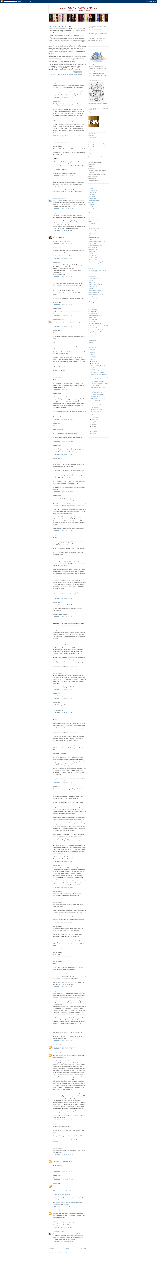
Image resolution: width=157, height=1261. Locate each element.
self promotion (92, 309)
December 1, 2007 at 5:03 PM (63, 258)
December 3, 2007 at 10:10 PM (63, 887)
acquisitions (91, 231)
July (93, 422)
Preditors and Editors (93, 215)
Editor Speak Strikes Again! (98, 387)
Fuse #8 (90, 221)
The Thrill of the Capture (97, 412)
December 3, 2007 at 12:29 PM (63, 530)
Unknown (55, 1183)
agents (90, 235)
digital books (91, 258)
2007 (91, 359)
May (93, 426)
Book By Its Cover (93, 219)
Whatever (90, 188)
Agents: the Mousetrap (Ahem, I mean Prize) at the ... (99, 404)
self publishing (92, 311)
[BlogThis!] (76, 72)
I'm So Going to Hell (93, 274)
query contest (91, 299)
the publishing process (94, 332)
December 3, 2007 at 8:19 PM (63, 782)
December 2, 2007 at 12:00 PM (63, 441)
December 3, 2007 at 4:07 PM (63, 669)
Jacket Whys (91, 196)
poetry (90, 288)
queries (90, 296)
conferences (91, 249)
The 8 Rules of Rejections (94, 323)
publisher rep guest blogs (94, 290)
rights (89, 305)
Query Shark (91, 202)
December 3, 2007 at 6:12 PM (63, 713)
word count (91, 340)
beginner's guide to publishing (95, 241)
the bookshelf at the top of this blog (97, 325)
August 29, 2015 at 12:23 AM (62, 1227)
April (93, 429)
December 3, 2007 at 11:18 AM (63, 491)
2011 (91, 350)
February (94, 433)
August (94, 419)
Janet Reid (91, 204)
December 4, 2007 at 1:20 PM (63, 948)
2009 (91, 354)
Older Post (83, 1248)
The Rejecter (91, 223)
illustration (91, 276)
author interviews (92, 237)
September (94, 417)
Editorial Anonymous (78, 7)
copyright (90, 253)
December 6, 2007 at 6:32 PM (63, 1120)
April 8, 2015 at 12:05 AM (61, 1207)
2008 (91, 357)
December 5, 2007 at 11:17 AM (63, 957)
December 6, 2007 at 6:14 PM (63, 1040)
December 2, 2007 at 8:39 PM (63, 454)
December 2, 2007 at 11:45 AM (63, 419)
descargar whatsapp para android (61, 1194)
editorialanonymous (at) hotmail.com (97, 28)
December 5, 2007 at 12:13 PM (63, 986)
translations (91, 334)
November (94, 363)
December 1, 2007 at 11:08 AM (63, 194)
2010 (91, 352)
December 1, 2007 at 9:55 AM (63, 142)
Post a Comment (53, 1246)
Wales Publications (57, 1231)
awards (90, 239)
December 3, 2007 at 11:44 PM (63, 898)
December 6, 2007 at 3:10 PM (63, 1026)
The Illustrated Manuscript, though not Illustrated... (98, 393)
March (93, 431)
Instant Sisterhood (95, 390)
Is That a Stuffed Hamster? (97, 372)
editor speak (91, 260)
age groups (91, 233)
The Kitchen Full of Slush (94, 330)
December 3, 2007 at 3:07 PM (63, 616)
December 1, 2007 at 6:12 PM (63, 315)
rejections (90, 301)
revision (90, 303)
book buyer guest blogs (94, 245)
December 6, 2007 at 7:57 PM (63, 1144)
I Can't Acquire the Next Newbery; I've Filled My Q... (99, 378)
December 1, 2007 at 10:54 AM (63, 175)
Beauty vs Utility (95, 396)
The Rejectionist (92, 190)
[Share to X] (78, 72)
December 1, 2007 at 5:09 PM (63, 276)
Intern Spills (91, 194)
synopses (90, 321)
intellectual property (93, 278)
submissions (91, 319)
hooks (89, 268)
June (93, 424)
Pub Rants (90, 211)
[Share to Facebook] (79, 72)
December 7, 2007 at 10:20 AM (63, 1155)
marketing (90, 282)
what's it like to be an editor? (95, 338)
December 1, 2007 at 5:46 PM (63, 304)
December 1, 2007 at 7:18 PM (63, 326)
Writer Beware (91, 213)
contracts (90, 251)
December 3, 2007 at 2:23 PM (63, 598)
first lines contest (92, 264)
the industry (91, 327)
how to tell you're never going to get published (67, 74)
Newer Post (51, 1248)
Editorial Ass (91, 209)
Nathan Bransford (92, 206)
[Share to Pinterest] (81, 72)
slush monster (91, 317)
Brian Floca (55, 1044)
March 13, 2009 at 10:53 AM (62, 1190)
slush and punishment (93, 315)
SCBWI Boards (92, 198)
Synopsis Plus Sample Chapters (99, 374)
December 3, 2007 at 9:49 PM (63, 861)
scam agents (91, 307)
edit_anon (90, 112)
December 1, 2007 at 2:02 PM (63, 243)
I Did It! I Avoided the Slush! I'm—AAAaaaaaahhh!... (99, 399)
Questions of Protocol (96, 409)
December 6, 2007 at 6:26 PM (63, 1048)
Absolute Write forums (93, 200)
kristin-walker (56, 235)
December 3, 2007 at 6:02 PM (63, 698)
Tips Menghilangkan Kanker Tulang (62, 1225)
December (94, 361)
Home (67, 1248)
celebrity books (92, 247)
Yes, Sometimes (95, 407)
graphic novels (92, 266)
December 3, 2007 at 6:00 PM (63, 689)
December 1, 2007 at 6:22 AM (63, 97)
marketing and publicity (94, 284)
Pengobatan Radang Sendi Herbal (61, 1221)
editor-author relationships (94, 262)
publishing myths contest (94, 294)
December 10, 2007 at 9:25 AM (63, 1179)
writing (90, 342)
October (94, 415)
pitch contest (91, 286)
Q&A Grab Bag (95, 370)
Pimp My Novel (92, 192)
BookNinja (91, 217)
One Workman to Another (97, 381)
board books (91, 243)
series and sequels (92, 313)
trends (89, 336)
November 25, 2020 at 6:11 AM (63, 1242)
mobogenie (66, 1204)
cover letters (91, 255)
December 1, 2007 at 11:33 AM (63, 208)
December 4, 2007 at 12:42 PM (63, 922)
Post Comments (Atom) (61, 1252)
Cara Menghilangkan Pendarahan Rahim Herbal (64, 1223)
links (89, 280)
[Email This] (74, 72)
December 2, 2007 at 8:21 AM (63, 389)
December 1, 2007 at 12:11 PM (63, 231)
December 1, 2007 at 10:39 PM (63, 373)
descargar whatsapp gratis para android (65, 1202)
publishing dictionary (93, 292)
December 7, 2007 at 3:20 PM (63, 1171)
